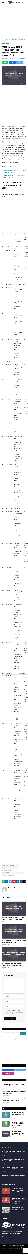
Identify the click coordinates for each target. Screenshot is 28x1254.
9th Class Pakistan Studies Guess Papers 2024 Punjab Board (18, 1133)
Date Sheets (8, 39)
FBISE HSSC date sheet (8, 875)
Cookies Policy (13, 1247)
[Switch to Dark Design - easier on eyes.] (23, 2)
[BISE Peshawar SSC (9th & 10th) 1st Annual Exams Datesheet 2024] (14, 909)
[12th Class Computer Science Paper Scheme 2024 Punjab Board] (6, 1124)
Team (13, 1245)
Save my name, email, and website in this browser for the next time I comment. (13, 1012)
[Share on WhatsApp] (5, 62)
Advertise (22, 1245)
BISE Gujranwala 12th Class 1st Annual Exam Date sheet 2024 (14, 941)
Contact (17, 1245)
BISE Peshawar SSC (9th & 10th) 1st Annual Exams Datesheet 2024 (13, 918)
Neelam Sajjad (13, 888)
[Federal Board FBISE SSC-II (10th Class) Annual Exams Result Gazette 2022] (6, 1200)
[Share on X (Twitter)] (19, 62)
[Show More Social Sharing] (24, 62)
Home (3, 39)
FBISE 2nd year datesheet (9, 868)
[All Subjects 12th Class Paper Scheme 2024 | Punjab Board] (6, 1115)
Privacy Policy (21, 1247)
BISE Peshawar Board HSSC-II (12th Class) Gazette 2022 (17, 1190)
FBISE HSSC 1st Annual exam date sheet (12, 872)
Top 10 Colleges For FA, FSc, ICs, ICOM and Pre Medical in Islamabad (18, 1209)
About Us (8, 1245)
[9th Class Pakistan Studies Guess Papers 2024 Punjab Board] (6, 1134)
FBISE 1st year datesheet (13, 865)
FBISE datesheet (6, 870)
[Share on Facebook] (12, 62)
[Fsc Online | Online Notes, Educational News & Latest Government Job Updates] (14, 2)
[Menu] (3, 2)
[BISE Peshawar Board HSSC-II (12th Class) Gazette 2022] (6, 1191)
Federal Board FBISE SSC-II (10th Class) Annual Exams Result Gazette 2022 (19, 1199)
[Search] (25, 2)
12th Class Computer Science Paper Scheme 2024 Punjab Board (18, 1123)
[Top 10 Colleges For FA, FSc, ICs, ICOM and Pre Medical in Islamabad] (6, 1210)
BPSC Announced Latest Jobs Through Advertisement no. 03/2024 (14, 1099)
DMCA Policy (6, 1247)
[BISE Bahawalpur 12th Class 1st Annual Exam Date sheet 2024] (14, 954)
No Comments (13, 58)
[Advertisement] (14, 22)
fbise (3, 865)
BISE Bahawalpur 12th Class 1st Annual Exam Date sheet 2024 (12, 964)
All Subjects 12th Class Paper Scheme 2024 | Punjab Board (18, 1114)
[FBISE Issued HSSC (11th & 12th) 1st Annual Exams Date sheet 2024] (14, 84)
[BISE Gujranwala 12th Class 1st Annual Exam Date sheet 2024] (14, 931)
